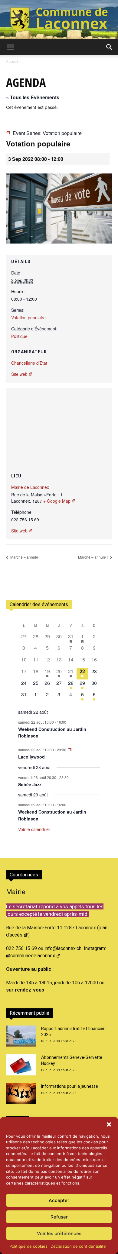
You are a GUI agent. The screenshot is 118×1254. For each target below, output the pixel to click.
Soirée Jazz (29, 784)
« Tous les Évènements (32, 97)
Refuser (59, 1217)
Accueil (12, 61)
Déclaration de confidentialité (78, 1246)
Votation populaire (28, 317)
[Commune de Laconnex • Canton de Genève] (59, 19)
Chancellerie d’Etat (29, 363)
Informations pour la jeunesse (69, 1086)
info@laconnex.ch (62, 948)
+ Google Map (56, 501)
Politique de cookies (28, 1246)
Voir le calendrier (34, 829)
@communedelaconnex (30, 955)
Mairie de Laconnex (30, 487)
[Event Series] (70, 749)
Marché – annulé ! (93, 557)
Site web (19, 374)
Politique (19, 336)
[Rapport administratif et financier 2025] (21, 1036)
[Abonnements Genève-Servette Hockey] (21, 1064)
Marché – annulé (23, 557)
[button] (109, 1124)
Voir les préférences (59, 1233)
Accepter (59, 1200)
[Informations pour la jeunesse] (21, 1093)
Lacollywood (31, 757)
